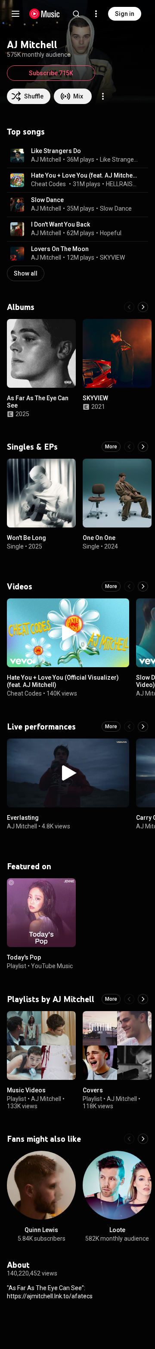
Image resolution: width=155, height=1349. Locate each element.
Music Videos (26, 1090)
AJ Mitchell (46, 159)
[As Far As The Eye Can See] (41, 353)
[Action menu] (103, 96)
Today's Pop (24, 957)
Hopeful (110, 233)
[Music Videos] (41, 1045)
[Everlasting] (68, 773)
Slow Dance (47, 199)
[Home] (44, 14)
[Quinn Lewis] (41, 1185)
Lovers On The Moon (60, 248)
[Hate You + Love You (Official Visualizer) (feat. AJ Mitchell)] (68, 632)
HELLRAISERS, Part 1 (122, 184)
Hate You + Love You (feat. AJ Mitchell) (84, 175)
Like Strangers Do (56, 150)
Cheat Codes (48, 184)
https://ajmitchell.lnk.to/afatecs (50, 1296)
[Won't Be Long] (41, 493)
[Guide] (15, 14)
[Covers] (117, 1045)
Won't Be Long (26, 537)
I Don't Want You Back (60, 224)
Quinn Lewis (41, 1229)
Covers (93, 1090)
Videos (19, 586)
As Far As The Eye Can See (37, 402)
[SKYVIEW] (117, 353)
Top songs (26, 131)
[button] (17, 155)
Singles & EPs (32, 446)
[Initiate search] (76, 14)
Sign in (124, 13)
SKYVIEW (112, 257)
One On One (99, 537)
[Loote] (117, 1185)
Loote (117, 1229)
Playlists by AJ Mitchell (50, 999)
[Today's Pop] (41, 912)
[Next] (143, 307)
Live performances (41, 726)
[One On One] (117, 493)
